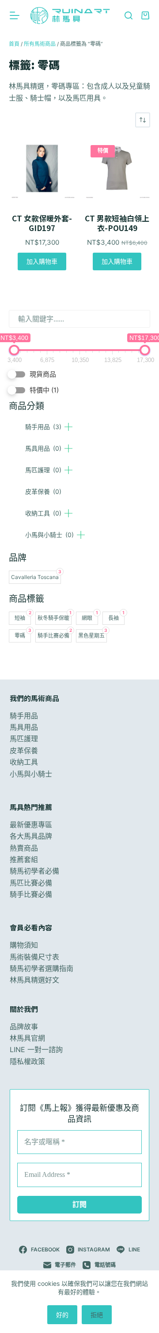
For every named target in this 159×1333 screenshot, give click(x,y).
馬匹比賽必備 (31, 882)
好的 (62, 1314)
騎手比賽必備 (31, 894)
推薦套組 (24, 859)
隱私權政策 (27, 1061)
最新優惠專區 (31, 824)
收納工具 (43, 513)
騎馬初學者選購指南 (41, 968)
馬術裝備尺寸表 (34, 956)
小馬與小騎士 (49, 534)
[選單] (14, 15)
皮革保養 (43, 491)
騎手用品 (43, 426)
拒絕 (97, 1314)
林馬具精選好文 (34, 979)
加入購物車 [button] (41, 261)
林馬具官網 (27, 1038)
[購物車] (145, 15)
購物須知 (24, 945)
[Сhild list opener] (68, 427)
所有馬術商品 (40, 44)
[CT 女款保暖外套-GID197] (42, 168)
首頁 (14, 44)
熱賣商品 (24, 848)
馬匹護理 (43, 470)
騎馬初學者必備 (34, 870)
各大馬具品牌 (31, 836)
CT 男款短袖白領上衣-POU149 (117, 223)
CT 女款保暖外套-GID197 (42, 223)
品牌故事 (24, 1026)
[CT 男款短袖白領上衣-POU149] (117, 168)
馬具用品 (43, 448)
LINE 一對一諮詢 (36, 1049)
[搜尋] (128, 15)
